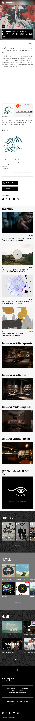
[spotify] (2, 199)
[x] (6, 199)
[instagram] (17, 199)
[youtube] (14, 199)
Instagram (20, 172)
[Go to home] (8, 2)
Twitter (15, 172)
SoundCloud (27, 172)
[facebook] (10, 199)
